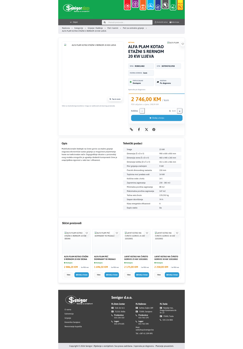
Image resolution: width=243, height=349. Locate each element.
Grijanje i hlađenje (95, 28)
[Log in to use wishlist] (182, 44)
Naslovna (66, 28)
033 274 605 (119, 324)
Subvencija (69, 314)
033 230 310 (119, 318)
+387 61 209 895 (146, 333)
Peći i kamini (112, 28)
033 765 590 (143, 324)
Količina (134, 111)
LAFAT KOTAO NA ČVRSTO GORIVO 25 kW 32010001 (136, 257)
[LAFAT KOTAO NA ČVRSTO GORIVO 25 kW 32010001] (137, 241)
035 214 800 (168, 320)
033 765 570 (143, 318)
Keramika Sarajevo (72, 322)
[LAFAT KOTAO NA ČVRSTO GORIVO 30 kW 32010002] (167, 241)
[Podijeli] (139, 129)
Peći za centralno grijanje (133, 28)
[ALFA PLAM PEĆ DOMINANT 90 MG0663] (106, 241)
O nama (68, 309)
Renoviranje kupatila (73, 326)
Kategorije (78, 28)
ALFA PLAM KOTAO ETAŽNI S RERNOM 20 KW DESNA (76, 257)
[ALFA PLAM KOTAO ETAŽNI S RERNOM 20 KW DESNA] (76, 241)
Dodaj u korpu (158, 118)
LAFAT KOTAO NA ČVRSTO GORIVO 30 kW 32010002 (166, 257)
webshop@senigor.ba (145, 330)
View (68, 275)
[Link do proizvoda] (131, 129)
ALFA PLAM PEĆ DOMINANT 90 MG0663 (105, 257)
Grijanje (68, 318)
